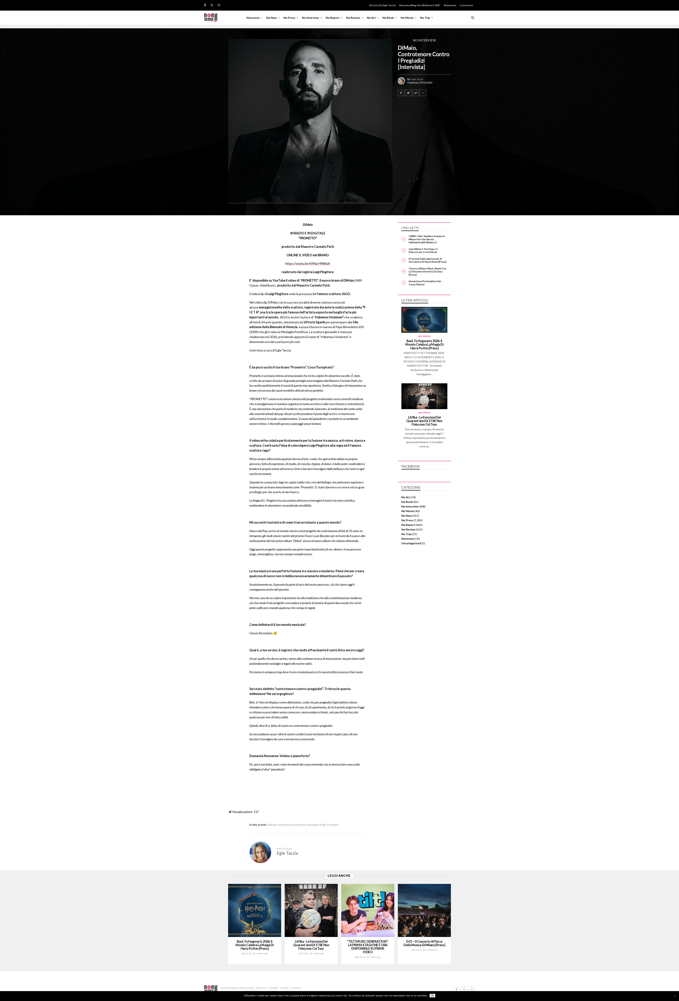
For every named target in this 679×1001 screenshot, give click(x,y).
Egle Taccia (417, 79)
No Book (388, 17)
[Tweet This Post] (408, 93)
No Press (289, 17)
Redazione (450, 5)
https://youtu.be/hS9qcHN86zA (307, 263)
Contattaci (466, 5)
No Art (371, 17)
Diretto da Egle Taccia (382, 5)
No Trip (425, 17)
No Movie (407, 17)
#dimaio (273, 824)
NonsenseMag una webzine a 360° (419, 5)
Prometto (332, 824)
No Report (333, 17)
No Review (353, 17)
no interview (298, 824)
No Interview (310, 17)
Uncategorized (411, 543)
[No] (674, 996)
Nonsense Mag (316, 824)
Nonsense (253, 17)
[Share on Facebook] (401, 93)
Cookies (284, 987)
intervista (284, 824)
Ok (432, 995)
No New (271, 17)
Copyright (273, 987)
